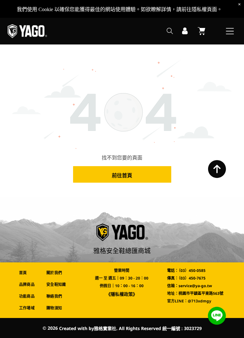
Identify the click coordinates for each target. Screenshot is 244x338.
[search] (169, 32)
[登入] (185, 31)
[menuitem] (28, 273)
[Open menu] (230, 31)
